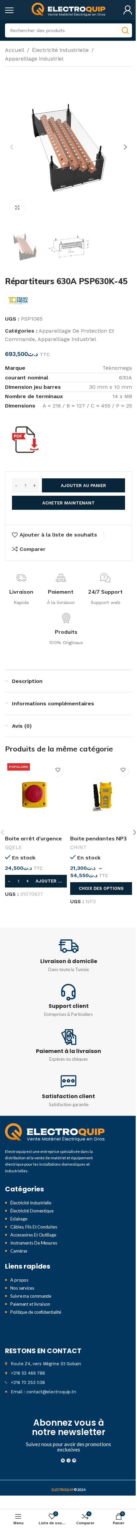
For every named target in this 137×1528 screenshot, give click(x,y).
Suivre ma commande (30, 1296)
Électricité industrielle (60, 50)
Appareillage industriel (34, 58)
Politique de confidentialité (35, 1312)
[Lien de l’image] (55, 1132)
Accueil (14, 50)
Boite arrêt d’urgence (33, 838)
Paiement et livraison (30, 1304)
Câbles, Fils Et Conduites (33, 1226)
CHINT (78, 847)
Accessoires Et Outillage (33, 1235)
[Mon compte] (127, 10)
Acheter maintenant (68, 502)
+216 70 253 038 (28, 1382)
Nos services (22, 1288)
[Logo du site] (68, 9)
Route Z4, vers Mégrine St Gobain (46, 1363)
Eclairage (18, 1218)
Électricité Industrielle (30, 1202)
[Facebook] (63, 1460)
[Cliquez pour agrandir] (17, 207)
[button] (11, 147)
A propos (19, 1280)
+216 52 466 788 (28, 1373)
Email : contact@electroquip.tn (43, 1391)
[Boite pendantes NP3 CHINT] (101, 796)
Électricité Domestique (32, 1210)
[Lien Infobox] (68, 954)
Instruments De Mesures (33, 1243)
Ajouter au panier (83, 485)
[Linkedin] (74, 1460)
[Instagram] (68, 1460)
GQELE (13, 847)
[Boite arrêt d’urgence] (36, 796)
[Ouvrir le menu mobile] (9, 10)
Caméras (18, 1251)
